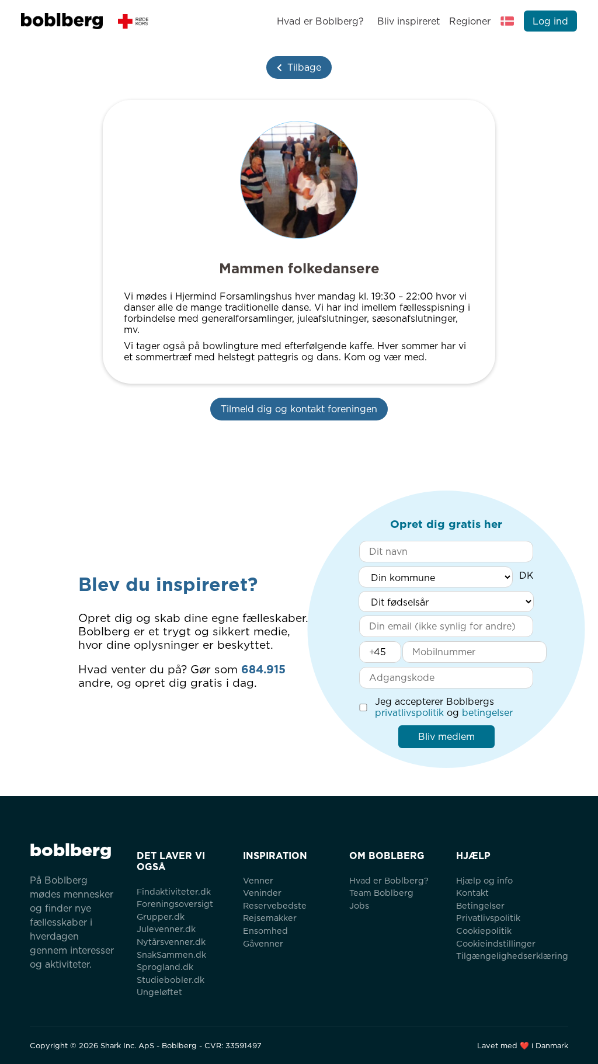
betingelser (487, 712)
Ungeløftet (159, 992)
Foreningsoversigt (175, 904)
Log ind (550, 21)
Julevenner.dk (166, 929)
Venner (258, 880)
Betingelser (480, 905)
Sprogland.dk (165, 967)
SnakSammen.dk (171, 954)
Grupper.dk (161, 917)
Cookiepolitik (484, 931)
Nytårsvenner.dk (171, 942)
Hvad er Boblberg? (320, 21)
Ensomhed (265, 931)
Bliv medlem (446, 736)
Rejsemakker (270, 918)
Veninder (262, 893)
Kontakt (472, 893)
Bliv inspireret (408, 21)
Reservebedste (275, 905)
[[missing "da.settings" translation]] (507, 21)
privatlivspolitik (409, 712)
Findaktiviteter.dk (174, 891)
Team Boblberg (381, 893)
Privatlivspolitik (488, 918)
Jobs (359, 905)
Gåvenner (263, 943)
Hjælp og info (484, 880)
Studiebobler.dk (170, 980)
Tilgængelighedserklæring (512, 956)
